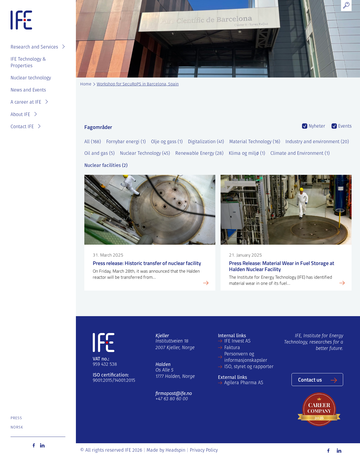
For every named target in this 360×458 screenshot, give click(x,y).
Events (344, 126)
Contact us (310, 379)
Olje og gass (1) (167, 142)
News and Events (28, 90)
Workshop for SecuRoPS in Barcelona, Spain (138, 84)
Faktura (232, 348)
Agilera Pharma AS (243, 383)
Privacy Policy (204, 450)
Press (16, 418)
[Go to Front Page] (21, 20)
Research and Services (34, 47)
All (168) (92, 142)
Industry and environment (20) (317, 142)
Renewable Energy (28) (199, 153)
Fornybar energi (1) (126, 142)
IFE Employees (45, 30)
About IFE (20, 115)
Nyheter (316, 126)
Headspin (175, 450)
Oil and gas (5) (99, 153)
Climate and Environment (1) (300, 153)
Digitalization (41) (206, 142)
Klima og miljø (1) (247, 153)
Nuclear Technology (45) (145, 153)
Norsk (17, 428)
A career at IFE (26, 102)
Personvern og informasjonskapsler (245, 357)
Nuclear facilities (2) (106, 165)
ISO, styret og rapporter (249, 367)
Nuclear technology (31, 78)
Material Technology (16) (254, 142)
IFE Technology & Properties (28, 62)
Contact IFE (22, 127)
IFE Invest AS (237, 341)
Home (85, 84)
